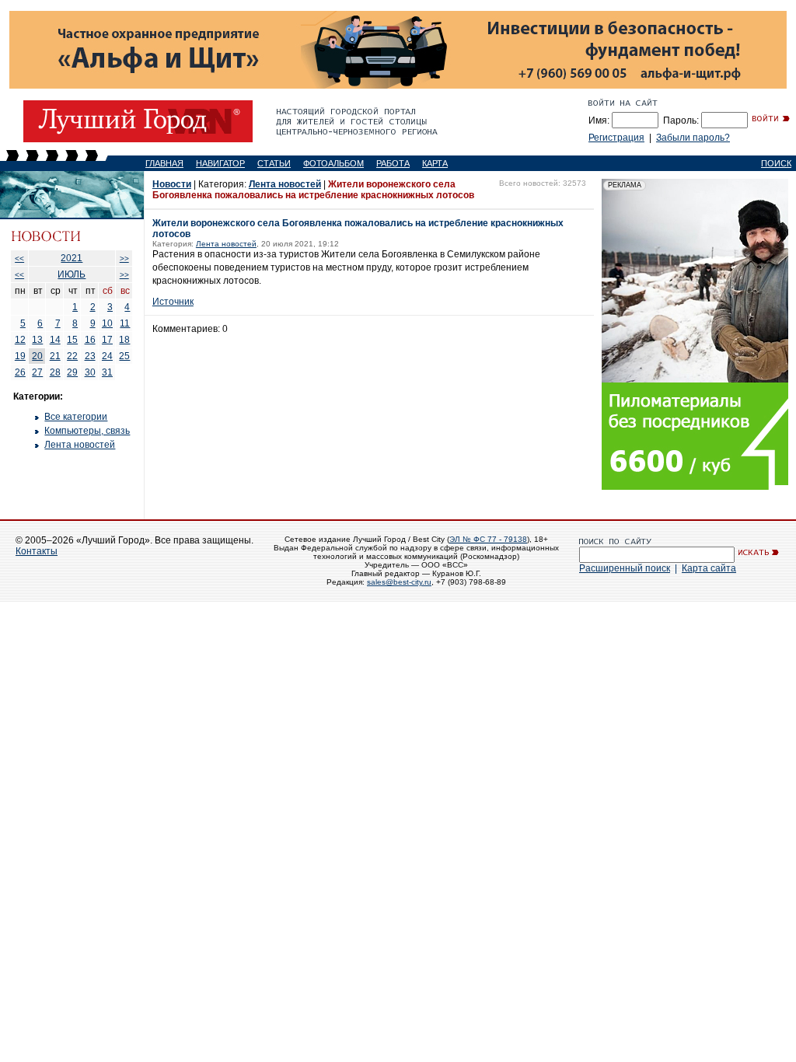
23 (90, 356)
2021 (71, 258)
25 (124, 356)
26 (20, 372)
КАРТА (435, 163)
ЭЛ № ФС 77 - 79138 (488, 539)
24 (107, 356)
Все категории (75, 416)
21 (55, 356)
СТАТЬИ (274, 163)
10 (107, 323)
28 (55, 372)
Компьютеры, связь (87, 430)
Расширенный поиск (624, 568)
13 (37, 339)
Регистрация (616, 137)
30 (90, 372)
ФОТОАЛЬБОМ (333, 163)
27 (37, 372)
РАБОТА (393, 163)
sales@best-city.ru (399, 582)
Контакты (37, 551)
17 (107, 339)
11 (125, 323)
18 (124, 339)
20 (37, 356)
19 (20, 356)
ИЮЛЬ (72, 274)
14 (55, 339)
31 (107, 372)
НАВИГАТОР (220, 163)
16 (90, 339)
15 (72, 339)
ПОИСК (776, 163)
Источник (173, 301)
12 (20, 339)
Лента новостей (79, 444)
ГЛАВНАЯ (164, 163)
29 (72, 372)
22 (72, 356)
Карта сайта (709, 568)
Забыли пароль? (693, 137)
